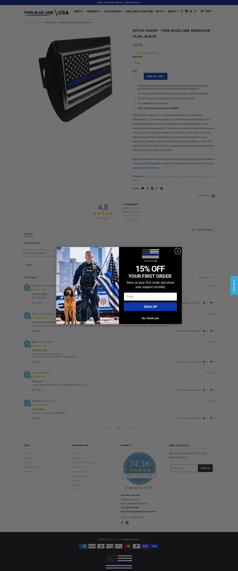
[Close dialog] (178, 251)
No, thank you (150, 318)
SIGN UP (150, 306)
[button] (234, 285)
